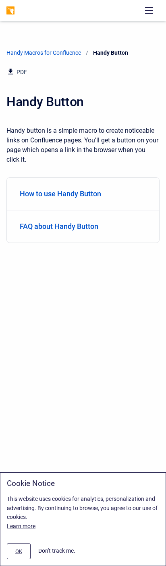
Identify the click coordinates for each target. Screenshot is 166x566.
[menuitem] (83, 194)
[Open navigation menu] (149, 10)
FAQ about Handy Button (59, 226)
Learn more (21, 526)
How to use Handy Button (60, 193)
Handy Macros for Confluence (43, 52)
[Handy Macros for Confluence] (10, 10)
